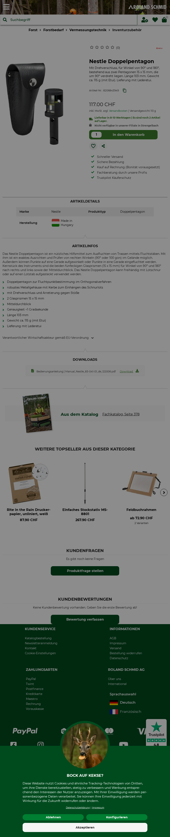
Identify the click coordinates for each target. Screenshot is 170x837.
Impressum (98, 807)
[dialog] (85, 418)
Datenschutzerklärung (78, 807)
